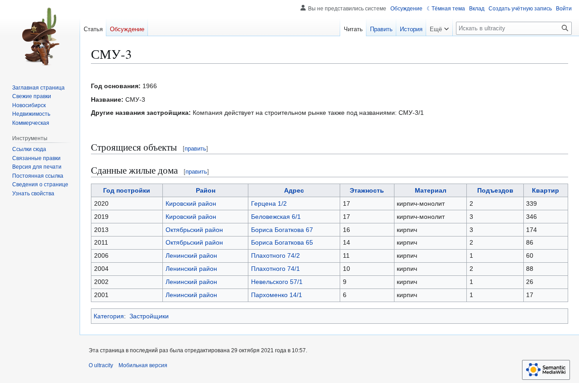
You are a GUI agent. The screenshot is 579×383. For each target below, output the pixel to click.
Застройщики (149, 316)
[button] (439, 27)
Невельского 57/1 (277, 281)
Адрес (294, 190)
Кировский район (191, 203)
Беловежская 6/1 (276, 216)
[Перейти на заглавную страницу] (40, 36)
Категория (109, 316)
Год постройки (126, 190)
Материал (430, 190)
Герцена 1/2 (269, 203)
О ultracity (101, 365)
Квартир (545, 190)
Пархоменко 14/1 (276, 294)
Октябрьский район (194, 229)
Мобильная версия (143, 365)
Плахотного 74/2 (275, 255)
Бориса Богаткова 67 (282, 229)
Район (205, 190)
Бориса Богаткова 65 (282, 242)
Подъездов (495, 190)
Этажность (367, 190)
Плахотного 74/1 (275, 268)
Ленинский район (191, 255)
